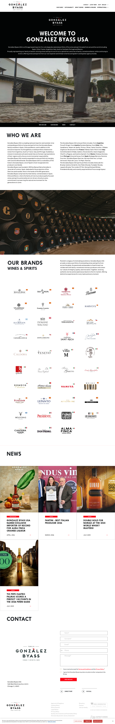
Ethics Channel (55, 707)
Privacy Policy (100, 669)
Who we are (42, 125)
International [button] (102, 7)
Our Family (59, 7)
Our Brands (54, 125)
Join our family (83, 707)
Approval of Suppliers (57, 703)
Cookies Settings (78, 721)
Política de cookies (52, 721)
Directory (66, 691)
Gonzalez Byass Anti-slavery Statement (63, 715)
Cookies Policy (55, 705)
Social (87, 691)
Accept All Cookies (98, 721)
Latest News (93, 4)
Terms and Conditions (84, 669)
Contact (85, 4)
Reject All (88, 721)
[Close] (112, 721)
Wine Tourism (79, 7)
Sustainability (69, 7)
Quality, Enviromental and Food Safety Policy (64, 713)
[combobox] (61, 650)
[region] (57, 721)
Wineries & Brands (90, 7)
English (104, 4)
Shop (99, 4)
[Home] (18, 6)
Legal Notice (54, 709)
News (63, 125)
